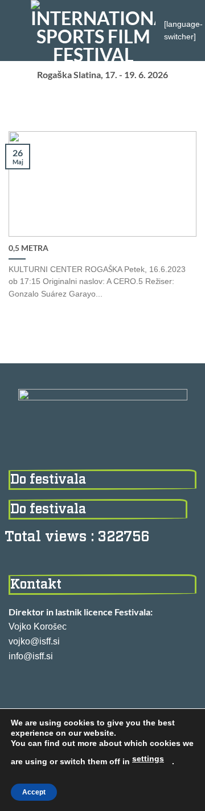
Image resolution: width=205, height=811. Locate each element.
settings (148, 758)
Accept (34, 792)
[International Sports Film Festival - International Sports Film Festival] (93, 30)
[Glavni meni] (15, 30)
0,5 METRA (28, 248)
